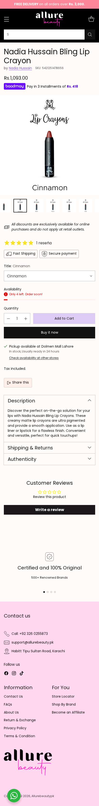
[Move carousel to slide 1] (44, 592)
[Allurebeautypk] (49, 19)
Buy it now (49, 332)
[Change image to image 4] (53, 205)
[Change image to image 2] (20, 205)
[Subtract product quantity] (8, 318)
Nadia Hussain (20, 68)
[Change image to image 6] (85, 205)
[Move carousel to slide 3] (51, 592)
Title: (17, 266)
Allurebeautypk (42, 796)
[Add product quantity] (25, 318)
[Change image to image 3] (36, 205)
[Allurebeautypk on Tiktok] (22, 674)
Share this (20, 382)
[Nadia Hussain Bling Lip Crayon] (49, 145)
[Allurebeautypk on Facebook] (6, 674)
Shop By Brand (64, 704)
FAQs (8, 704)
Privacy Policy (15, 728)
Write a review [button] (49, 509)
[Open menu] (6, 19)
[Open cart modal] (91, 19)
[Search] (90, 34)
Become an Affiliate (68, 712)
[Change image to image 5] (69, 205)
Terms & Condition (19, 736)
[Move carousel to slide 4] (55, 592)
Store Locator (63, 696)
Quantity (11, 308)
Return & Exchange (20, 720)
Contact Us (13, 696)
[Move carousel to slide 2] (48, 592)
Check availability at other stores (34, 358)
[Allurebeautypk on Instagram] (14, 674)
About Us (11, 712)
